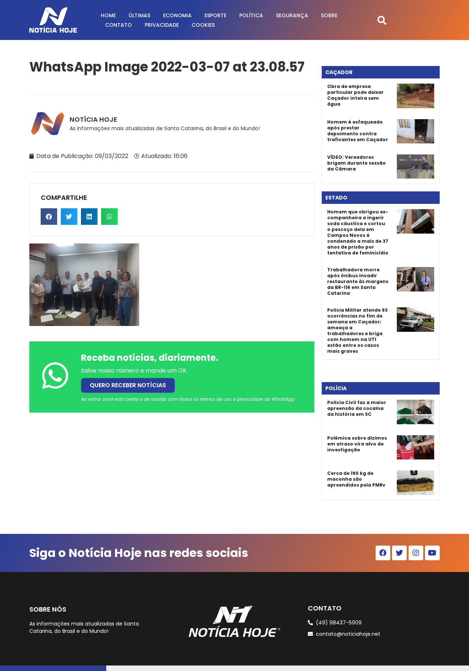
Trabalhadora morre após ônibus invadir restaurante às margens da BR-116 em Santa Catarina (357, 281)
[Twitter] (399, 553)
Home (108, 15)
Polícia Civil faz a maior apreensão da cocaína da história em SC (356, 408)
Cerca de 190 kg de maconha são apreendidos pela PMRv (356, 479)
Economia (177, 15)
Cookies (203, 25)
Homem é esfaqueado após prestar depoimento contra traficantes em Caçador (357, 131)
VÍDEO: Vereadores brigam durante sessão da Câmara (356, 163)
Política (251, 15)
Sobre (329, 15)
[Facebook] (383, 553)
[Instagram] (416, 553)
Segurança (292, 15)
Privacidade (162, 25)
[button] (382, 20)
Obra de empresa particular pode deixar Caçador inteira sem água (355, 95)
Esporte (215, 15)
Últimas (139, 15)
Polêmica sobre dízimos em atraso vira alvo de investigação (357, 444)
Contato (118, 25)
